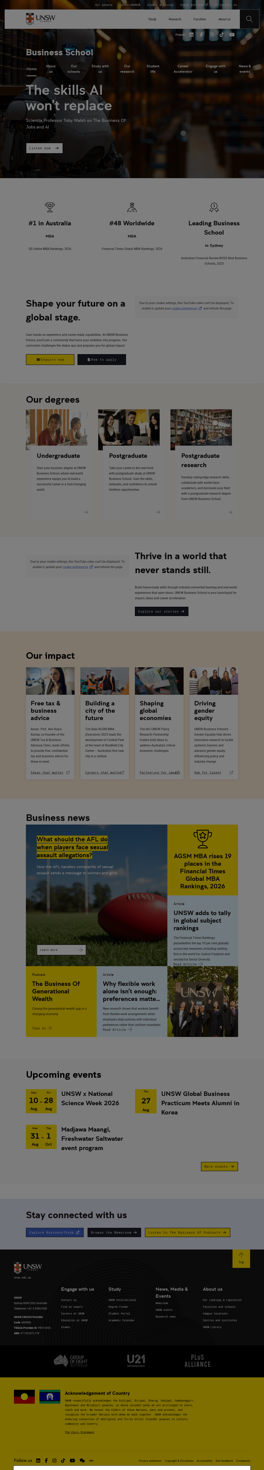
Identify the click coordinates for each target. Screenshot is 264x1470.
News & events (245, 69)
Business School (59, 52)
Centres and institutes (220, 1320)
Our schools (73, 69)
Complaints (243, 1460)
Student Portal (119, 1313)
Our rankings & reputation (222, 1300)
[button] (44, 148)
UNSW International (122, 1300)
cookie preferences (184, 308)
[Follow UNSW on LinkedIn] (38, 1460)
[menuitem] (152, 19)
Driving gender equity (205, 711)
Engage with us (216, 69)
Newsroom (162, 1303)
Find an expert (72, 1306)
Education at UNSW (74, 1320)
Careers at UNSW (72, 1313)
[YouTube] (232, 35)
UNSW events (164, 1310)
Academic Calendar (121, 1320)
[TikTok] (221, 35)
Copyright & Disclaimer (179, 1460)
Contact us (69, 1300)
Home (32, 69)
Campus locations (215, 1313)
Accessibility (204, 1460)
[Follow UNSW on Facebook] (46, 1460)
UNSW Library (212, 1327)
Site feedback (224, 1460)
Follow (180, 35)
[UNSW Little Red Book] (91, 1460)
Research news (166, 1316)
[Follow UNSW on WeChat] (82, 1460)
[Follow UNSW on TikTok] (63, 1460)
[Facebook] (201, 35)
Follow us (23, 1460)
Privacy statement (150, 1460)
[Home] (40, 19)
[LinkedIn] (191, 35)
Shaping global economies (155, 711)
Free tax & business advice (45, 711)
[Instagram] (211, 35)
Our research (127, 69)
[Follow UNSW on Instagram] (54, 1460)
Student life (152, 69)
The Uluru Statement (79, 1432)
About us (51, 69)
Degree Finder (118, 1306)
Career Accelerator (183, 69)
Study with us (100, 69)
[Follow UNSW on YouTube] (72, 1460)
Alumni (65, 1327)
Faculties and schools (219, 1306)
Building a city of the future (100, 711)
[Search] (249, 19)
